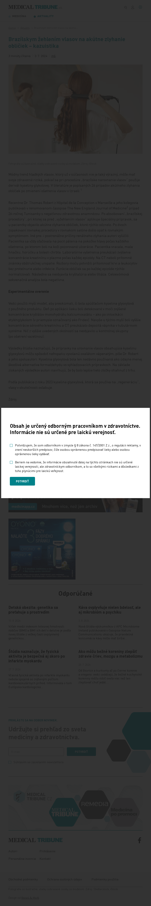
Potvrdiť (22, 481)
